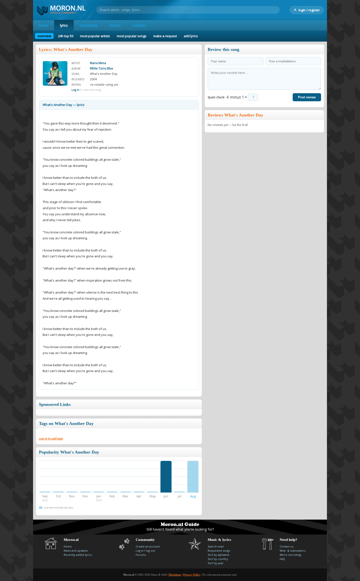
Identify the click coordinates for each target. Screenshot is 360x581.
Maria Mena (98, 63)
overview (44, 36)
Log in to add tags (51, 438)
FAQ (282, 559)
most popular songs (131, 36)
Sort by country (218, 559)
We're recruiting (290, 555)
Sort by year (216, 563)
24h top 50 (65, 36)
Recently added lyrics (78, 555)
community (88, 25)
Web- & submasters (292, 550)
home (43, 25)
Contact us (286, 546)
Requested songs (219, 550)
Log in (75, 89)
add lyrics (191, 36)
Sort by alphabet (218, 555)
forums (115, 25)
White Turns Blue (101, 68)
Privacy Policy (192, 574)
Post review (307, 97)
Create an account (148, 546)
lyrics (64, 25)
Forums (141, 555)
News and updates (76, 550)
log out (150, 550)
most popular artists (95, 36)
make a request (165, 36)
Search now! (216, 546)
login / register (309, 10)
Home (68, 546)
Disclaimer (175, 574)
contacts (139, 25)
